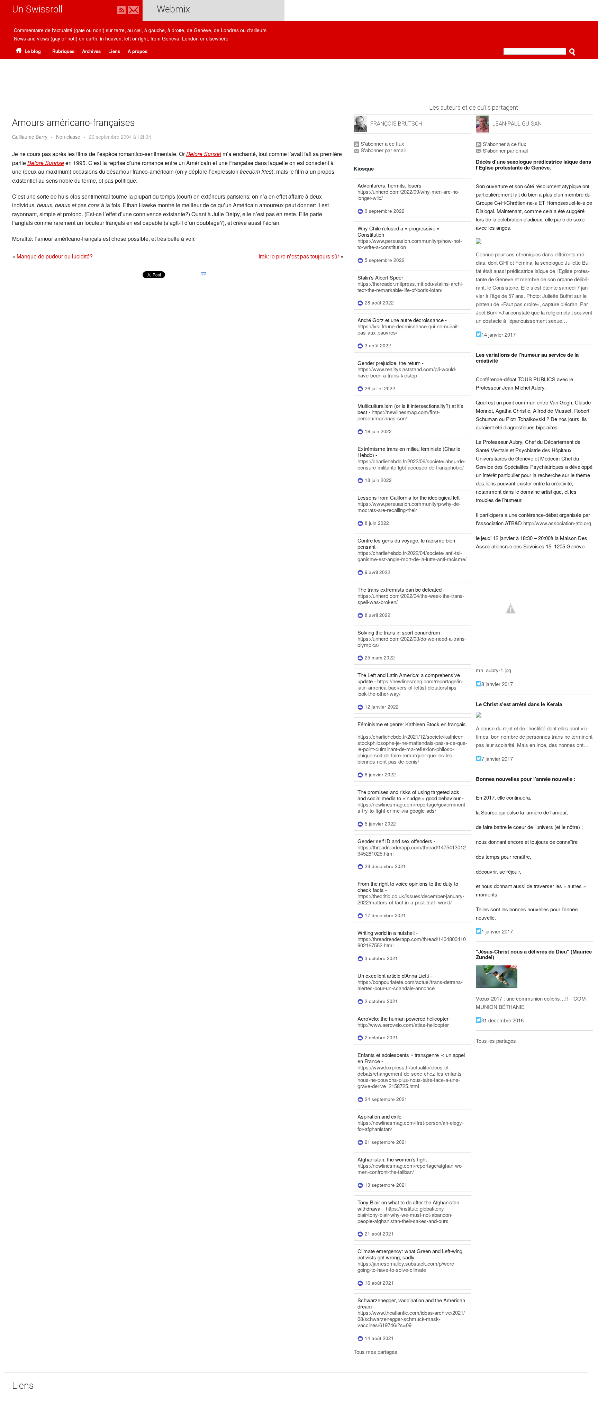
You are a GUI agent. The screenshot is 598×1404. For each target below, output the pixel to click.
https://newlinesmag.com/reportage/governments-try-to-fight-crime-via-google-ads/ (411, 807)
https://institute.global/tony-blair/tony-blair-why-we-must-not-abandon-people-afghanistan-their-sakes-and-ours (405, 1214)
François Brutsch (396, 123)
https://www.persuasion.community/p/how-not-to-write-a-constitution (409, 243)
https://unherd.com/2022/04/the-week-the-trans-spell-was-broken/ (410, 598)
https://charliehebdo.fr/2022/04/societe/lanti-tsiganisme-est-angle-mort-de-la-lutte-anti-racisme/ (411, 556)
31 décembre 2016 (502, 1020)
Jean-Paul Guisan (517, 123)
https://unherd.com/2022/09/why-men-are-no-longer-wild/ (408, 194)
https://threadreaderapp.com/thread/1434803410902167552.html (411, 942)
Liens (114, 51)
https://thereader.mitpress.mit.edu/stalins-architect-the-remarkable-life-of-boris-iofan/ (410, 286)
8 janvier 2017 (497, 683)
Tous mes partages (375, 1351)
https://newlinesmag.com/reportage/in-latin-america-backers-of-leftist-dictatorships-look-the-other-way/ (410, 687)
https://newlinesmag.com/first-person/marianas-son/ (398, 415)
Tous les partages (496, 1040)
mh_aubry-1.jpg (493, 670)
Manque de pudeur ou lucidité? (55, 256)
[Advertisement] (299, 77)
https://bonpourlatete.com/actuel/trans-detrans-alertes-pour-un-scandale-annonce (410, 985)
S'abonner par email (382, 150)
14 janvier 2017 (498, 334)
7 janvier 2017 (497, 758)
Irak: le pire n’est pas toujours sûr (299, 256)
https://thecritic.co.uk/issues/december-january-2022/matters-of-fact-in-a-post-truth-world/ (410, 899)
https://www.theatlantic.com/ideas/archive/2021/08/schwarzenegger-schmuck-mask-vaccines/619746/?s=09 (411, 1319)
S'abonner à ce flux (381, 143)
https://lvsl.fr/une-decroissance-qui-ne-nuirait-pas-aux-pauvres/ (408, 329)
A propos (137, 51)
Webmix (173, 9)
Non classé (68, 136)
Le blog (32, 51)
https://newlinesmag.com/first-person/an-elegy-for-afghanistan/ (410, 1125)
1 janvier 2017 (497, 931)
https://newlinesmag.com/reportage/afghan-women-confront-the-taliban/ (410, 1168)
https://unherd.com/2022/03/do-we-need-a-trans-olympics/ (411, 641)
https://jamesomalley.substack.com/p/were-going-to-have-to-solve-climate (406, 1266)
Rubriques (63, 51)
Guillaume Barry (29, 136)
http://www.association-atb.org (557, 523)
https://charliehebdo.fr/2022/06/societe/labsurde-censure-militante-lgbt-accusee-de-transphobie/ (411, 464)
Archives (91, 51)
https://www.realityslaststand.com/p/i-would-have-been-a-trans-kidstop (406, 372)
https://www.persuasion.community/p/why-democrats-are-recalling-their (409, 506)
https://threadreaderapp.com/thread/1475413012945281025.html (411, 850)
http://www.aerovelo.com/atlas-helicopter (403, 1024)
